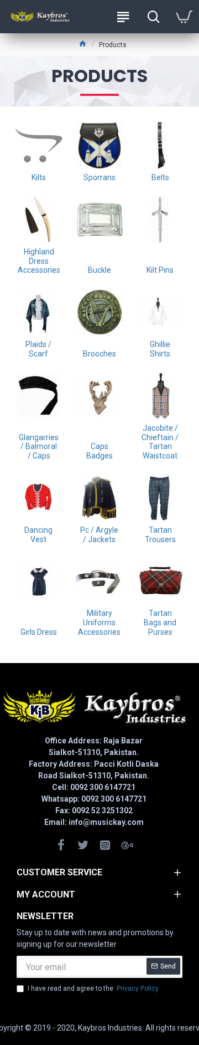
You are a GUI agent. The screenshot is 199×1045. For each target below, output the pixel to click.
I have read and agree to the (93, 988)
